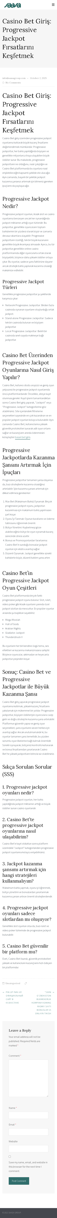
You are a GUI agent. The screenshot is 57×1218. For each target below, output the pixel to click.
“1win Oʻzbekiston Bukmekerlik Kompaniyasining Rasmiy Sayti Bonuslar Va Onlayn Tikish (41, 1003)
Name (13, 1108)
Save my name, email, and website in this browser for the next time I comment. (28, 1167)
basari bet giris (22, 437)
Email (12, 1124)
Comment (15, 1055)
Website (13, 1141)
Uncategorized (12, 983)
